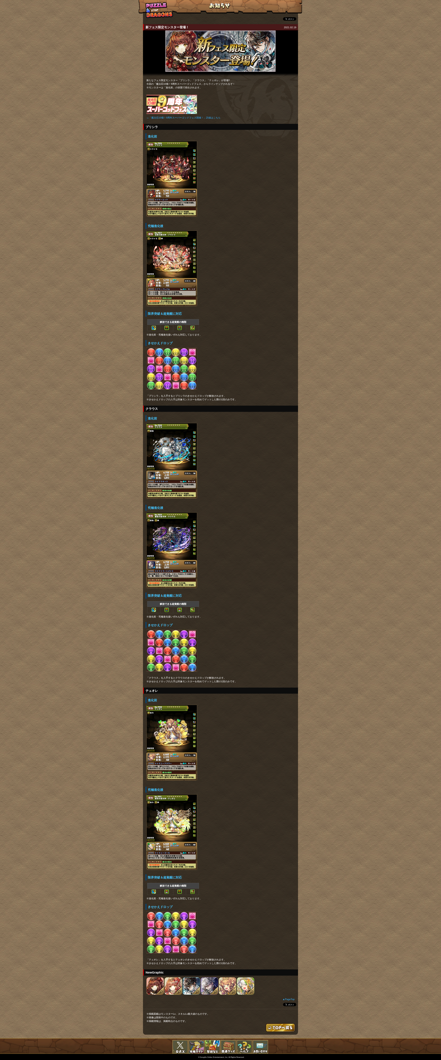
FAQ (244, 1047)
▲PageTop (289, 999)
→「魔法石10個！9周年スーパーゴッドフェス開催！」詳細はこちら (183, 117)
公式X (180, 1047)
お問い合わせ (260, 1047)
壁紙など (212, 1047)
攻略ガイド (196, 1047)
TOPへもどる (159, 10)
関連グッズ (228, 1047)
